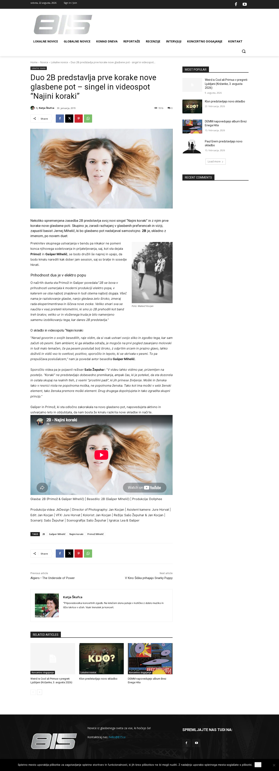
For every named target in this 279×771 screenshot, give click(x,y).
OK (258, 764)
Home (34, 62)
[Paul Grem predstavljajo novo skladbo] (192, 146)
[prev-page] (33, 692)
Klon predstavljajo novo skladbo (98, 678)
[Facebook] (236, 4)
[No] (274, 765)
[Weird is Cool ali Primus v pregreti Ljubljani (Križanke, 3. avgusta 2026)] (52, 658)
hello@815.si (117, 737)
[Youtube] (245, 4)
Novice (44, 62)
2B (43, 534)
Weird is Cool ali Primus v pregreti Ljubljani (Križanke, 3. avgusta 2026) (226, 83)
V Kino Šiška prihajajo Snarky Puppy (149, 578)
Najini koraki (76, 534)
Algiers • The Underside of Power (52, 578)
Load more (214, 161)
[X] (69, 118)
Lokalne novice (59, 62)
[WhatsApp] (88, 118)
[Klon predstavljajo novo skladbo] (101, 658)
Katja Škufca (46, 107)
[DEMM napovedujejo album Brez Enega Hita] (150, 658)
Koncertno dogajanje (43, 672)
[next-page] (39, 692)
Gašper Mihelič (57, 534)
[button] (244, 51)
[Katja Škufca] (33, 108)
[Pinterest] (79, 118)
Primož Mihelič (95, 534)
